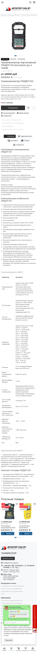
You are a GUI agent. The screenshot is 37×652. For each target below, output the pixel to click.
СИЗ (2, 594)
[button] (15, 55)
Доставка (14, 140)
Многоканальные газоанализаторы (13, 123)
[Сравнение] (33, 108)
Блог (2, 608)
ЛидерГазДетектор (8, 126)
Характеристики (26, 136)
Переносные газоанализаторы (11, 120)
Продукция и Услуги (14, 15)
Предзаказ (13, 108)
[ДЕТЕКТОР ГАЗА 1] (18, 9)
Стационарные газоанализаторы (12, 591)
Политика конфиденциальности (12, 600)
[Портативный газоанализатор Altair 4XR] (9, 511)
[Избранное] (28, 108)
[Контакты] (34, 2)
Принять (8, 640)
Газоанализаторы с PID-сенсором (12, 129)
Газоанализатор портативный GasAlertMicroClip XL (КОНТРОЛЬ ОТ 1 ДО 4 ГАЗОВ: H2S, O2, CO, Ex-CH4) (27, 527)
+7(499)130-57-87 (8, 553)
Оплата (26, 140)
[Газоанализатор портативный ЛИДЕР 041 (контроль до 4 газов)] (18, 35)
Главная (3, 15)
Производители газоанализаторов (12, 586)
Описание (10, 136)
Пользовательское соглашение (11, 603)
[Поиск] (30, 2)
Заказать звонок (7, 558)
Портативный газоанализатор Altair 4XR (8, 527)
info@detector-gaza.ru (10, 563)
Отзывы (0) (20, 145)
